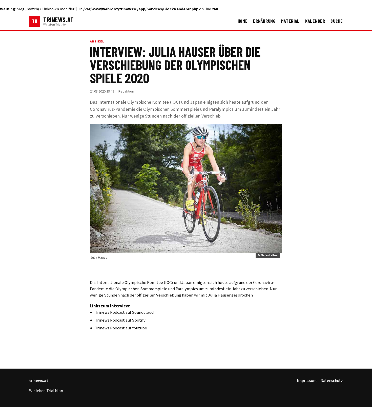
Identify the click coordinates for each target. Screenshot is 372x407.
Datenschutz (332, 380)
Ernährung (264, 21)
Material (290, 21)
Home (243, 21)
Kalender (315, 21)
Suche (336, 21)
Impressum (307, 380)
